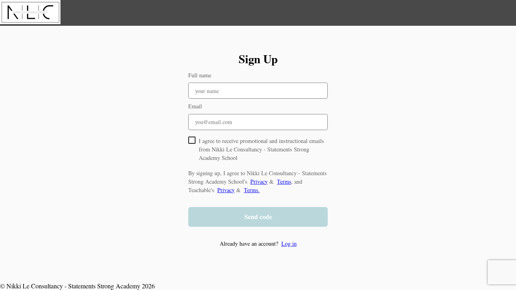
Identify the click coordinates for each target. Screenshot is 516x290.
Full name (199, 75)
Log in (289, 243)
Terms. (252, 190)
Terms (284, 181)
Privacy (259, 181)
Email (195, 106)
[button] (258, 243)
